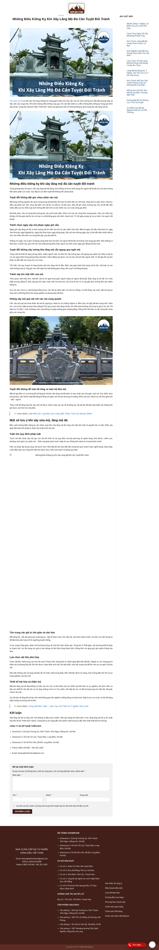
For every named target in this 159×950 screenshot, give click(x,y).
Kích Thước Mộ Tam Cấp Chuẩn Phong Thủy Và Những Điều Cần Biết (137, 83)
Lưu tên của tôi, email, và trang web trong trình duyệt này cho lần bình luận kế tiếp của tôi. (52, 806)
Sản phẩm (43, 6)
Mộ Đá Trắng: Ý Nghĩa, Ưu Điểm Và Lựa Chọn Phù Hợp (138, 26)
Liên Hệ (145, 6)
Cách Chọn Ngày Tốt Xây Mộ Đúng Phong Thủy (137, 35)
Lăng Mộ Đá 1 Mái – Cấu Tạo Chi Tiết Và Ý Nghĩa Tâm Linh (58, 706)
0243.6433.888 (35, 862)
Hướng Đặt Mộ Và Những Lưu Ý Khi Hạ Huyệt (137, 101)
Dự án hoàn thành (118, 6)
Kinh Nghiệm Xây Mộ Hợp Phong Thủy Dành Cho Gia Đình (138, 53)
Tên (15, 795)
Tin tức (135, 6)
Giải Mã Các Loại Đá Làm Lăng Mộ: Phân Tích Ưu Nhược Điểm (60, 413)
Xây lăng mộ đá (16, 101)
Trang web (84, 795)
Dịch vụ (57, 6)
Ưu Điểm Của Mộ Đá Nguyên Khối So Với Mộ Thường (137, 110)
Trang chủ (15, 6)
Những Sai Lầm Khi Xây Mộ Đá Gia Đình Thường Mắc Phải (137, 92)
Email (48, 795)
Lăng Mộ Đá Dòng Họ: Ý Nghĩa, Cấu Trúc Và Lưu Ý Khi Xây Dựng (138, 73)
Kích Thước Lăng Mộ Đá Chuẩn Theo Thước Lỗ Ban (137, 43)
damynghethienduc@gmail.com (35, 859)
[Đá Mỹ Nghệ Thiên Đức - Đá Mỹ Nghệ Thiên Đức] (76, 8)
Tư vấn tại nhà (97, 6)
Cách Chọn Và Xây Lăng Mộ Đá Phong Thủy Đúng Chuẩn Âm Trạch (137, 63)
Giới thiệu (29, 6)
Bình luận (17, 775)
